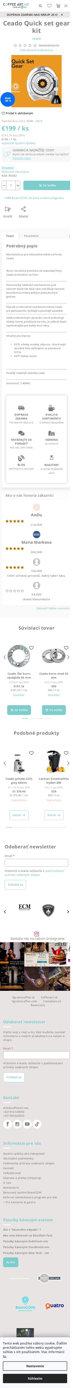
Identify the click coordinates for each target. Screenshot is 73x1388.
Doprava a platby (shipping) (22, 1178)
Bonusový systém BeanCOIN (22, 1192)
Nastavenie (35, 1366)
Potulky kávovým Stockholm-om (26, 1247)
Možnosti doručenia (15, 172)
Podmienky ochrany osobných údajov (28, 1163)
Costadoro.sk (52, 1001)
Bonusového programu (48, 198)
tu (4, 1356)
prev (5, 657)
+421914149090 (13, 1112)
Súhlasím (35, 1378)
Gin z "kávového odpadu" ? (22, 1229)
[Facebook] (7, 1124)
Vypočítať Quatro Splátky (19, 143)
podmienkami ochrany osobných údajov (34, 873)
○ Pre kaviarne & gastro (19, 1202)
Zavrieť (40, 210)
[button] (68, 911)
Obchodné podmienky (18, 1158)
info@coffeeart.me (16, 1108)
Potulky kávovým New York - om (26, 1253)
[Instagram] (17, 1124)
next (68, 657)
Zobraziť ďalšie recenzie (52, 608)
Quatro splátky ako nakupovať (24, 1153)
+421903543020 (13, 1116)
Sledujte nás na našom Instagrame (37, 938)
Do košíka (49, 185)
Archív (10, 1262)
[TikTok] (37, 1124)
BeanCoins (38, 1005)
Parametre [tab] (31, 236)
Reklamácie (11, 1187)
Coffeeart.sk (49, 997)
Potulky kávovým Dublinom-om (25, 1241)
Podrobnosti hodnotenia (36, 50)
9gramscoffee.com (24, 1001)
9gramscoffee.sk (23, 997)
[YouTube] (27, 1124)
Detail (17, 815)
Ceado (36, 38)
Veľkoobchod (12, 1173)
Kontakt (8, 1168)
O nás (7, 1183)
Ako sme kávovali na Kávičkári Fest (28, 1235)
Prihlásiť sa (15, 884)
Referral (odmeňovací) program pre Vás (30, 1197)
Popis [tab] (10, 236)
